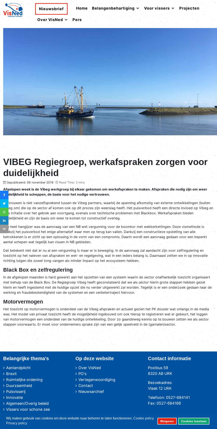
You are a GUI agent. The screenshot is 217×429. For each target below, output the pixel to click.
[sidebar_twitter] (4, 203)
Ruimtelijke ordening (24, 379)
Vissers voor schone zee (28, 409)
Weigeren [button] (167, 421)
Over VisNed (89, 367)
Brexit (11, 373)
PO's (82, 373)
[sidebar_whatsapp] (4, 212)
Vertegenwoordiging (96, 379)
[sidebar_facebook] (4, 195)
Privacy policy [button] (16, 423)
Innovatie (14, 397)
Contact (85, 385)
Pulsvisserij (15, 391)
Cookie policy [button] (143, 418)
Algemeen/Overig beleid (27, 403)
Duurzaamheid (19, 385)
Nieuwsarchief (91, 391)
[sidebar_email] (4, 229)
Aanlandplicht (18, 367)
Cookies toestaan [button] (194, 421)
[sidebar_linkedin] (4, 220)
